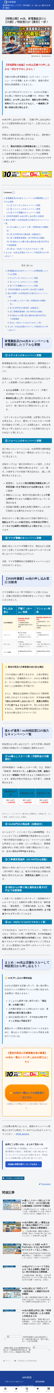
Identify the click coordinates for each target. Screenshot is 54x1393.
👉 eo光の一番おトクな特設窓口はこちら (27, 1095)
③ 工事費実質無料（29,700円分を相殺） (26, 238)
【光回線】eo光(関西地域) (14, 1178)
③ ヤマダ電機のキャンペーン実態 (23, 212)
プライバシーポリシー (14, 1382)
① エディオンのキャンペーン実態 (23, 205)
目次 (23, 265)
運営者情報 (40, 1382)
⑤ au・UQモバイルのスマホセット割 (25, 249)
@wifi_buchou (22, 1134)
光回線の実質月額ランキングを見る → (23, 1164)
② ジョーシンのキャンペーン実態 (23, 209)
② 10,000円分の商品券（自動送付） (24, 234)
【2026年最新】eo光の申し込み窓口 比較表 (24, 216)
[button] (13, 192)
